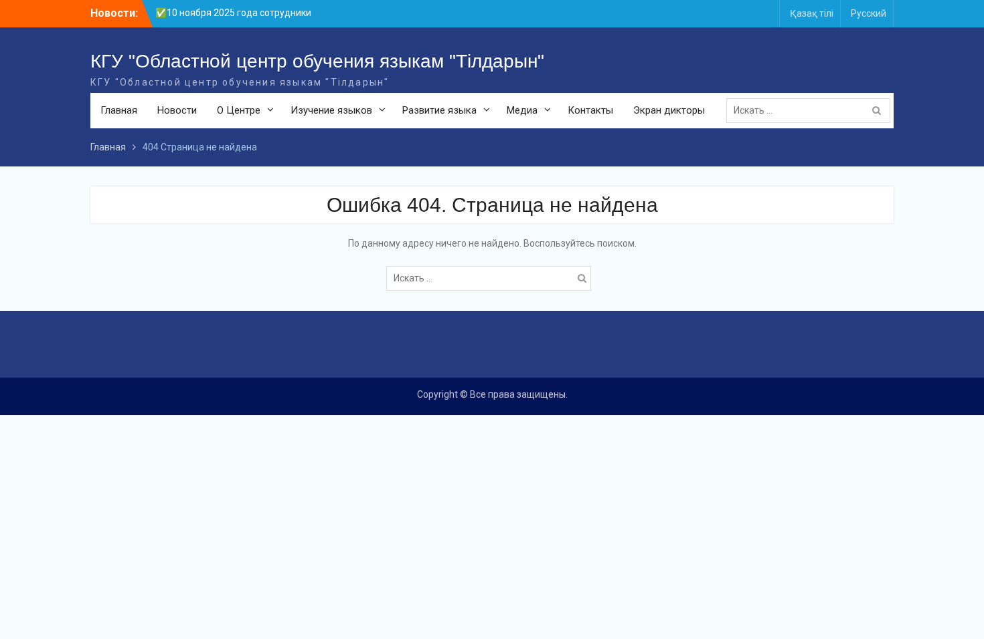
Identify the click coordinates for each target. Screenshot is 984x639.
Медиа (522, 110)
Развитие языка (439, 110)
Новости (177, 110)
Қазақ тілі (811, 13)
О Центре (238, 110)
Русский (868, 13)
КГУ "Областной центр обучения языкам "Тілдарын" (317, 61)
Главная (118, 110)
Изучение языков (331, 110)
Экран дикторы (669, 110)
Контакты (590, 110)
